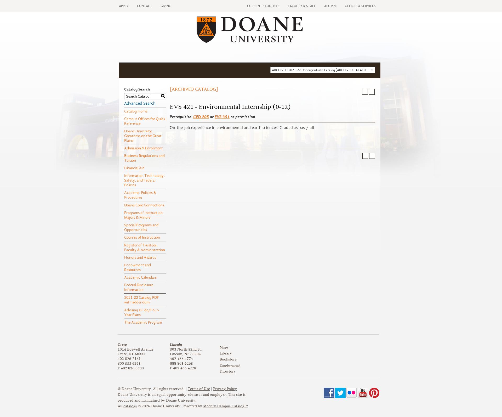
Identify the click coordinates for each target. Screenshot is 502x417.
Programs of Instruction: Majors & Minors (144, 215)
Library (226, 353)
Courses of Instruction (142, 237)
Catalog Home (135, 111)
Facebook (329, 392)
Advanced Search (140, 103)
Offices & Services (360, 6)
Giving (166, 6)
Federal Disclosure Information (138, 287)
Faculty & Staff (302, 6)
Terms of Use (199, 389)
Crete (122, 344)
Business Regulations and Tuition (144, 158)
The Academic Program (143, 322)
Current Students (263, 6)
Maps (224, 347)
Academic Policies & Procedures (140, 195)
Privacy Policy (225, 389)
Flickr (351, 392)
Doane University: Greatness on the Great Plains (143, 136)
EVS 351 (222, 116)
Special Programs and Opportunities (141, 227)
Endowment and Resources (137, 267)
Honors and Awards (140, 257)
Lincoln (176, 344)
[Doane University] (250, 41)
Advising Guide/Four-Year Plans (141, 312)
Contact (144, 6)
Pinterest (374, 392)
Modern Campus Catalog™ (225, 406)
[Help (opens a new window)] (372, 92)
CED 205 (201, 116)
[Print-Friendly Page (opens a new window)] (365, 92)
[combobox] (322, 70)
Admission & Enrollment (143, 148)
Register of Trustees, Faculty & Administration (144, 247)
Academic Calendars (140, 277)
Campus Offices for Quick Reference (145, 121)
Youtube (363, 392)
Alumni (330, 6)
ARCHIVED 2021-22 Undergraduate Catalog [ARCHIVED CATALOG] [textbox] (321, 70)
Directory (228, 371)
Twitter (340, 392)
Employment (230, 365)
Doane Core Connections (144, 205)
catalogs (130, 406)
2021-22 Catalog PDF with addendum (141, 300)
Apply (124, 6)
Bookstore (228, 359)
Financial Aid (134, 168)
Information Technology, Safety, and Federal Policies (144, 180)
